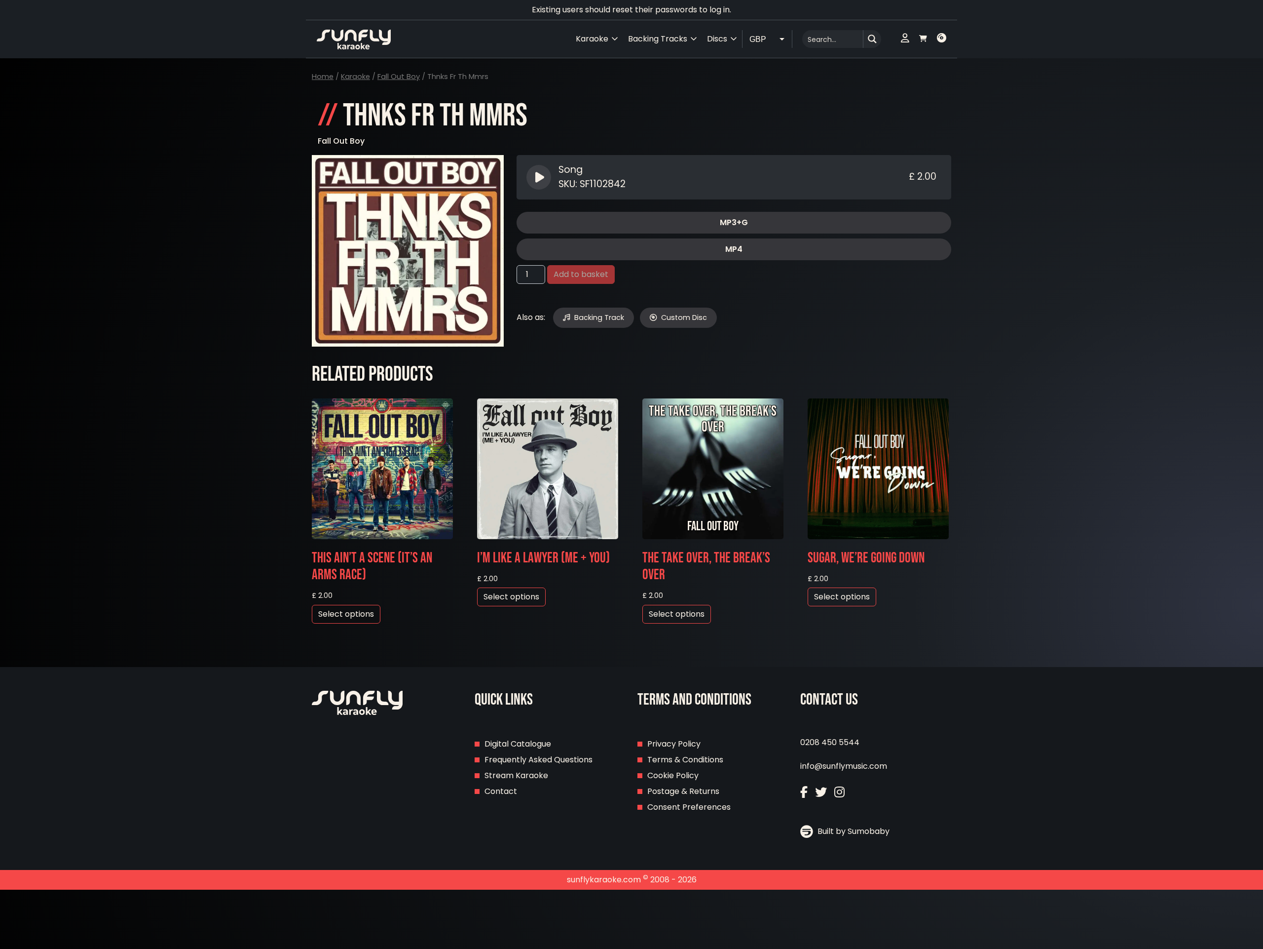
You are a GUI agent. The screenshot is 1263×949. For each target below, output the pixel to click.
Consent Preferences (689, 807)
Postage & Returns (683, 791)
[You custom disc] (941, 39)
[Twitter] (821, 792)
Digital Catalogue (517, 744)
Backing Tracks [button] (657, 38)
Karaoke (355, 76)
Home (323, 76)
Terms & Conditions (685, 759)
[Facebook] (804, 792)
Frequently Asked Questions (538, 759)
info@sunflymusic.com (843, 766)
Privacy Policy (674, 744)
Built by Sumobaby (853, 831)
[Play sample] (539, 177)
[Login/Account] (905, 39)
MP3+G (734, 222)
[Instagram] (839, 792)
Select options (346, 614)
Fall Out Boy (398, 76)
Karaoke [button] (592, 38)
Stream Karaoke (516, 775)
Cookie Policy (673, 775)
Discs (717, 38)
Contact (500, 791)
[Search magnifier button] (872, 39)
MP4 (734, 249)
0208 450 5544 (829, 742)
